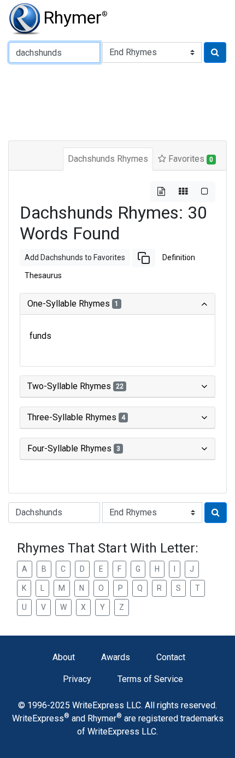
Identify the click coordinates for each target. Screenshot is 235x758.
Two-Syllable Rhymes (75, 386)
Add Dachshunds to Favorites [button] (75, 257)
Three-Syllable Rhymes (76, 417)
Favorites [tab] (189, 159)
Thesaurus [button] (43, 275)
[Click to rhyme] (215, 52)
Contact (170, 657)
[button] (143, 258)
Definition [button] (178, 257)
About (63, 657)
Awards (115, 657)
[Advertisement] (117, 100)
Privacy (77, 679)
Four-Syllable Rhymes (73, 448)
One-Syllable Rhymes (73, 303)
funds (40, 336)
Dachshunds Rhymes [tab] (108, 159)
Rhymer (75, 17)
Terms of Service (150, 679)
